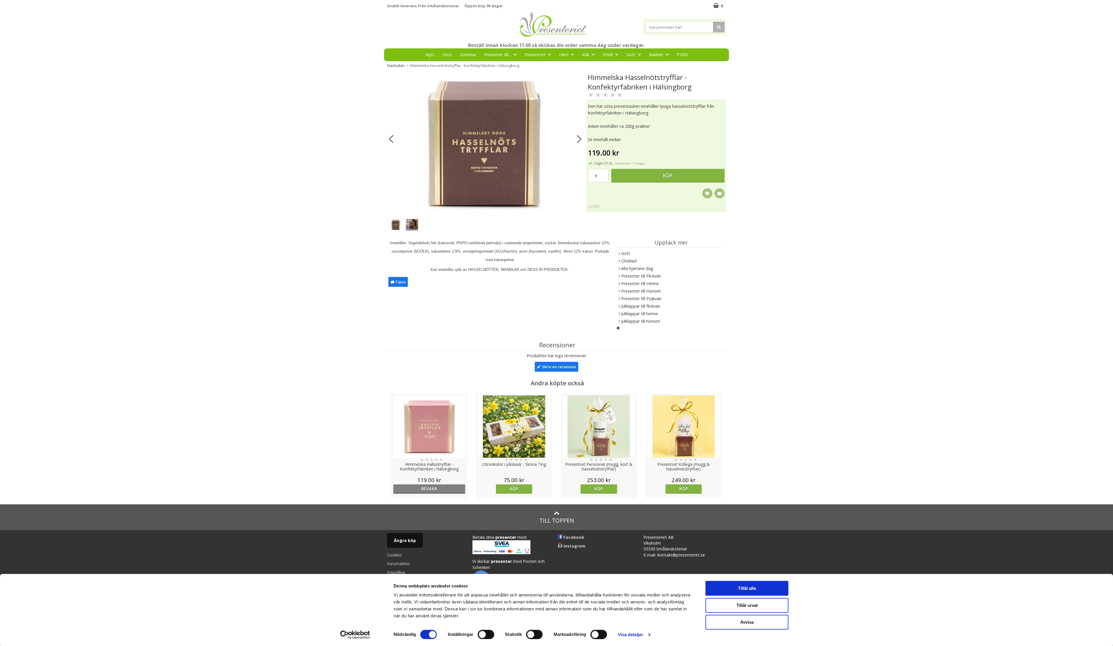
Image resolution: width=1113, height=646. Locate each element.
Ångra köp (405, 540)
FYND (682, 54)
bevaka (429, 488)
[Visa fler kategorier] (618, 328)
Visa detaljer (630, 634)
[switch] (486, 634)
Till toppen (556, 520)
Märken (656, 54)
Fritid (608, 54)
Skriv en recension (558, 366)
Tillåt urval (747, 605)
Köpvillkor (396, 572)
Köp (668, 175)
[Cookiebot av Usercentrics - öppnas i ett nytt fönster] (355, 634)
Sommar (468, 54)
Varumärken (398, 563)
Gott (630, 54)
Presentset (535, 54)
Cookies (394, 555)
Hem (563, 54)
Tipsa (399, 281)
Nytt (429, 54)
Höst (447, 54)
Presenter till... (497, 54)
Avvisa (747, 622)
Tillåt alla (747, 588)
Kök (585, 54)
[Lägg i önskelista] (707, 193)
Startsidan (396, 65)
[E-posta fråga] (719, 193)
